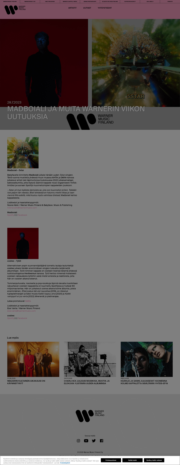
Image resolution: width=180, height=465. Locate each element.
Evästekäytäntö (65, 463)
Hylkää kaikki (132, 460)
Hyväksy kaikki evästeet (154, 460)
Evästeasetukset (111, 460)
